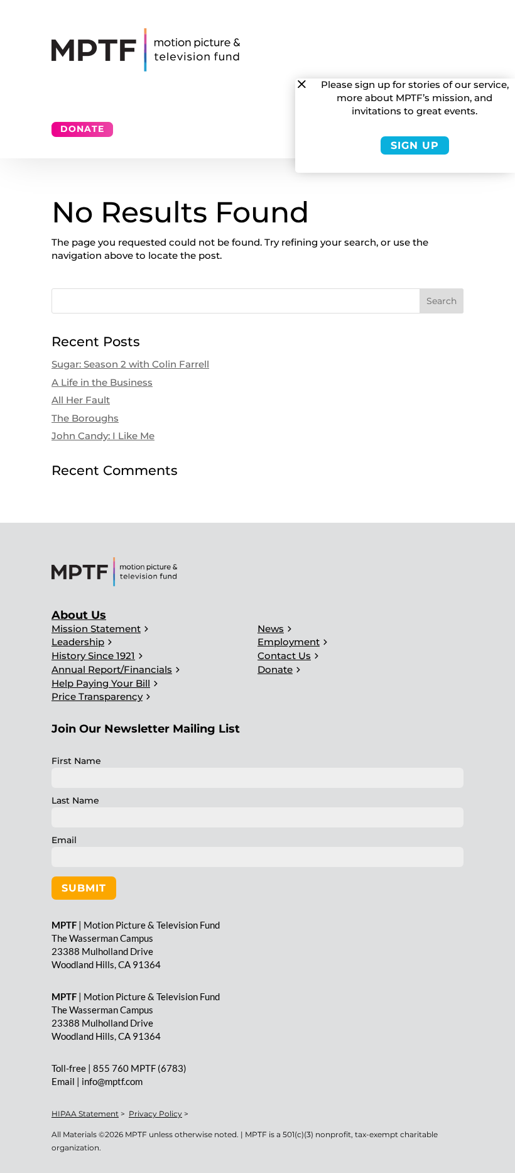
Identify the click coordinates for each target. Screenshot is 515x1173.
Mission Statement (96, 629)
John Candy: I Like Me (103, 436)
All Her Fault (81, 400)
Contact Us (284, 656)
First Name (76, 761)
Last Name (75, 800)
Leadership (78, 642)
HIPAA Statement (85, 1113)
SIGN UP (415, 145)
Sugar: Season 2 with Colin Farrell (130, 364)
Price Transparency (97, 696)
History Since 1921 (93, 656)
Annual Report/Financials (112, 669)
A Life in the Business (102, 382)
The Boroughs (85, 418)
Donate (82, 128)
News (271, 629)
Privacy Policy (155, 1113)
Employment (289, 642)
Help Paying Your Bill (101, 683)
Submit (84, 888)
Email (64, 840)
